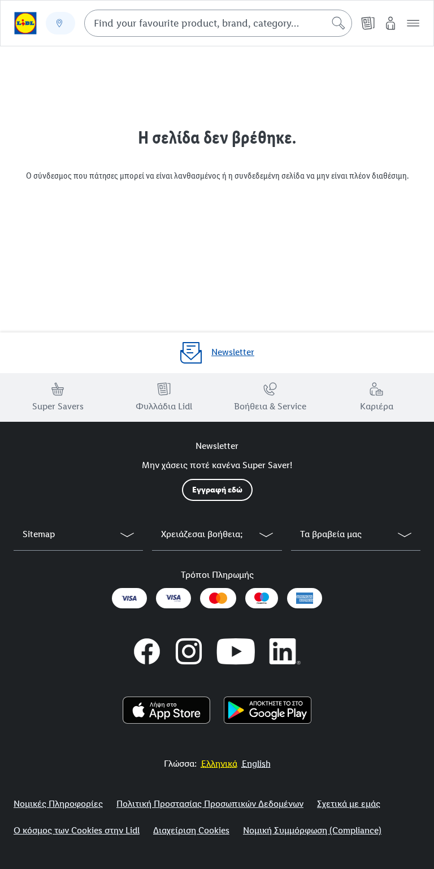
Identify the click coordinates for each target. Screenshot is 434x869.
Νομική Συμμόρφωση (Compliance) (312, 830)
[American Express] (304, 598)
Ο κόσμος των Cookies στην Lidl (77, 830)
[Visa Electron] (173, 598)
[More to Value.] (25, 23)
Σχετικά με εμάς (348, 803)
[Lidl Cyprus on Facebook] (147, 651)
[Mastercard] (218, 598)
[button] (413, 23)
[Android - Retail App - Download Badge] (267, 710)
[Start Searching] (338, 23)
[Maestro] (261, 598)
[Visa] (129, 598)
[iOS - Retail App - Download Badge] (166, 710)
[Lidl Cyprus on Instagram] (189, 651)
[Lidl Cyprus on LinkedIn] (285, 651)
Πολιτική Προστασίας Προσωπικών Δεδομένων (209, 803)
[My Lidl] (390, 23)
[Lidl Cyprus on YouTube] (235, 651)
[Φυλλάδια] (368, 23)
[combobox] (218, 23)
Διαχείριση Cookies (191, 830)
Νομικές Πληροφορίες (58, 803)
